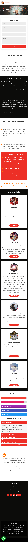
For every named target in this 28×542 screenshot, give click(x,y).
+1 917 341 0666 (14, 489)
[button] (3, 538)
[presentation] (24, 451)
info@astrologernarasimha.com (14, 491)
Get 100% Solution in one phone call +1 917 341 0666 (14, 184)
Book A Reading (14, 225)
